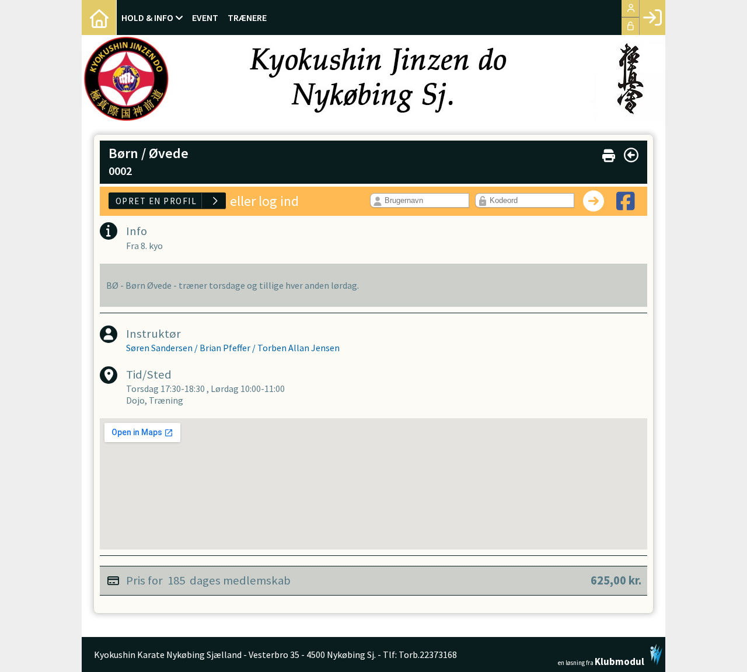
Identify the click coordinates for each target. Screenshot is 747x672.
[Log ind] (652, 17)
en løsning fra (601, 660)
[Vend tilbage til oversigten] (631, 155)
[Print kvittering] (608, 153)
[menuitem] (99, 17)
